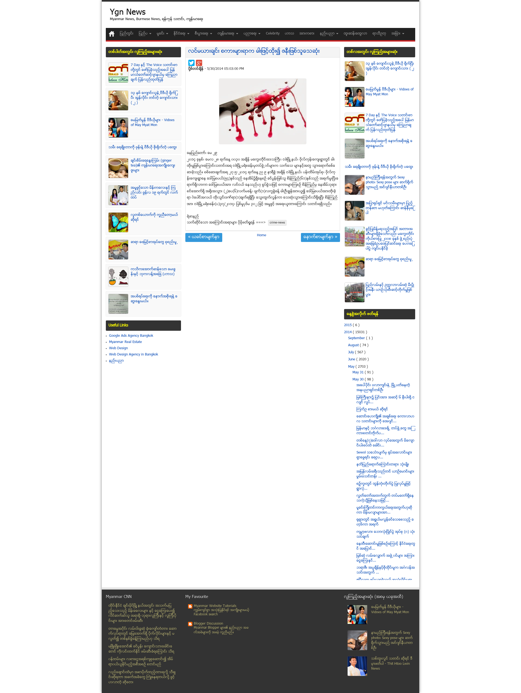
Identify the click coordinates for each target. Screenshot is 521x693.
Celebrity (272, 33)
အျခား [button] (397, 33)
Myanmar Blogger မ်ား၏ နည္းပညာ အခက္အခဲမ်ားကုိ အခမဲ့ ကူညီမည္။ (221, 630)
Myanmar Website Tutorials (215, 606)
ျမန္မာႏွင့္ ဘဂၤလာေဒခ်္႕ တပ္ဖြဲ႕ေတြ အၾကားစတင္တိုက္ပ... (384, 431)
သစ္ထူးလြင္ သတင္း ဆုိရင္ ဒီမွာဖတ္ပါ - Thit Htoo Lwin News (391, 663)
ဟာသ (289, 33)
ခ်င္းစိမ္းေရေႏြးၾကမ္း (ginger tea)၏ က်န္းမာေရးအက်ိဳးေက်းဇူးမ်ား (153, 165)
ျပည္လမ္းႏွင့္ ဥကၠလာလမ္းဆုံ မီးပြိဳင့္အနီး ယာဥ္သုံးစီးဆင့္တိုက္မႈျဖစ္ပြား (390, 290)
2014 (348, 332)
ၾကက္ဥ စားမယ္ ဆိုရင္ (372, 409)
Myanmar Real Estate (125, 342)
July (351, 352)
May (351, 366)
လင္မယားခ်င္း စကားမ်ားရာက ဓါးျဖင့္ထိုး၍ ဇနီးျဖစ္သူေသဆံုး (254, 51)
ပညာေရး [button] (251, 33)
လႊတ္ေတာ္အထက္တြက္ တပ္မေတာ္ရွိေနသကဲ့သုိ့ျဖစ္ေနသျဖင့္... (385, 498)
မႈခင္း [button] (161, 33)
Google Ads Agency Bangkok (131, 335)
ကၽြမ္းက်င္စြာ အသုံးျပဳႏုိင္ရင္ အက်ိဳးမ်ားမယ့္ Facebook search (221, 612)
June (352, 359)
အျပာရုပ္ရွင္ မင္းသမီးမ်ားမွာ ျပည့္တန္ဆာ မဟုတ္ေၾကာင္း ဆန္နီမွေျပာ (390, 208)
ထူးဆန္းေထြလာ (355, 33)
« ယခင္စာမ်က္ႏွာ (204, 237)
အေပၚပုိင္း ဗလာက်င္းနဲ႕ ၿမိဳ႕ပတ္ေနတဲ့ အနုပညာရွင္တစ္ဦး (383, 388)
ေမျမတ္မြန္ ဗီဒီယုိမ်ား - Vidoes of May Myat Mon (152, 123)
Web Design (118, 348)
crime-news (277, 223)
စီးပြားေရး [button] (202, 33)
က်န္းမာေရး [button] (227, 33)
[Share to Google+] (199, 63)
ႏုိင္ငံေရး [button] (180, 33)
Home (261, 235)
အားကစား (307, 33)
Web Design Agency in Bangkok (133, 354)
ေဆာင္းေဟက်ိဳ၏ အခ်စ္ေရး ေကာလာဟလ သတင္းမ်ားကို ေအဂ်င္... (385, 419)
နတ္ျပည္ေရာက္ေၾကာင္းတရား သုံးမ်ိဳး (383, 464)
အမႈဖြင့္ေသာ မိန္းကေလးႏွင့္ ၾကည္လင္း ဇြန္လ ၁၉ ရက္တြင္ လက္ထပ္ (154, 192)
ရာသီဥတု (379, 33)
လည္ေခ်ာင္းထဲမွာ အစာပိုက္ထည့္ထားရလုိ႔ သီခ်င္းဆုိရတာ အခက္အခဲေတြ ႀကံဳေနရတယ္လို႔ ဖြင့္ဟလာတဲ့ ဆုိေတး (142, 677)
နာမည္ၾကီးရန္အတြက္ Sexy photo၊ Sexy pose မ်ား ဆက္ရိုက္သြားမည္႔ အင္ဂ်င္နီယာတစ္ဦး (389, 182)
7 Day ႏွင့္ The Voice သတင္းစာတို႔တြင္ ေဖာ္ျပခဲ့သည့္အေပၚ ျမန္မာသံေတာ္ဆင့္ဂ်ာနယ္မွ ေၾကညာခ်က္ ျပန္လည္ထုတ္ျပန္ (154, 72)
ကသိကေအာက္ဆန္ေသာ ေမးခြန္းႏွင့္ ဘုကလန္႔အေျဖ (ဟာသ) (153, 272)
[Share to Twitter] (191, 63)
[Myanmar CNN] (111, 33)
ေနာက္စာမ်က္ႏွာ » (320, 237)
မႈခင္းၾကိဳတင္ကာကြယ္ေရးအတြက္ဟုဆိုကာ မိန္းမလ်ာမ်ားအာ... (384, 510)
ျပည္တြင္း (127, 33)
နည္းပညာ (116, 360)
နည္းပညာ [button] (328, 33)
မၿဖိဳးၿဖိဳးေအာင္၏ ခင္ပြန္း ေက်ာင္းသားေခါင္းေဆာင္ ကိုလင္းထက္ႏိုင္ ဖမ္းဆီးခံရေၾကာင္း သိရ (141, 649)
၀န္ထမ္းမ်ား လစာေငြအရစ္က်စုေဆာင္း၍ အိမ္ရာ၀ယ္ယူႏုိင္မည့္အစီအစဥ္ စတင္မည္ (141, 662)
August (354, 345)
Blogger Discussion (208, 623)
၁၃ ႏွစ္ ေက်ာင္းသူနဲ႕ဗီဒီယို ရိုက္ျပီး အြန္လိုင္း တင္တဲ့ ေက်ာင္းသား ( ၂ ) (154, 98)
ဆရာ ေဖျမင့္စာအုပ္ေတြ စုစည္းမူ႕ (154, 242)
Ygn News (127, 13)
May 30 (358, 379)
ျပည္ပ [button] (144, 33)
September (357, 338)
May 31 (358, 372)
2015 (348, 325)
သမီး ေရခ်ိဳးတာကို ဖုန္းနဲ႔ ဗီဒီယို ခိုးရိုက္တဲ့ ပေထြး (143, 147)
